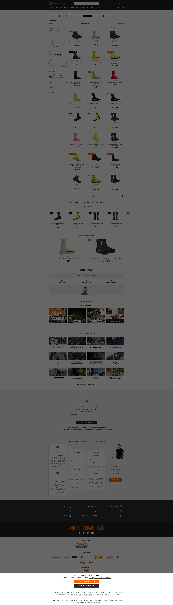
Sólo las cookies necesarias (86, 586)
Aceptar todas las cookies (85, 582)
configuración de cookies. (100, 578)
